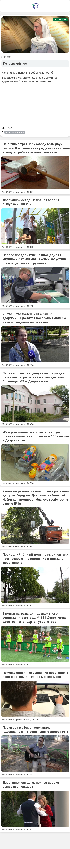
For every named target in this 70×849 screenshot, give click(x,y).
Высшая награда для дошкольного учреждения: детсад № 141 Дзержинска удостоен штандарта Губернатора (34, 618)
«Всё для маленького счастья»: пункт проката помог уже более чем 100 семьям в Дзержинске (36, 436)
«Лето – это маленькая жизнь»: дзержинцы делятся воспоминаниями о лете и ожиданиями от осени (34, 318)
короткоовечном (15, 132)
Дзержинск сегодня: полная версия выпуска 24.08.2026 (31, 785)
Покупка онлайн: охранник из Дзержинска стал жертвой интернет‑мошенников (35, 675)
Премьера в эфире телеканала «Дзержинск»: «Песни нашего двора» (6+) (35, 730)
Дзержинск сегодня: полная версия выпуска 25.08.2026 (31, 202)
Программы (60, 19)
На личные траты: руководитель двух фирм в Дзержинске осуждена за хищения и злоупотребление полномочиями (36, 148)
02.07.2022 (6, 57)
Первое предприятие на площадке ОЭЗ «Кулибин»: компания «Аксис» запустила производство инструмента (35, 259)
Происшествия (22, 720)
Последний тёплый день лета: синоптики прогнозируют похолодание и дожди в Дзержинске (35, 559)
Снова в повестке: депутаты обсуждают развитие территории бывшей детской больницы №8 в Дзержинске (35, 377)
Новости (19, 192)
